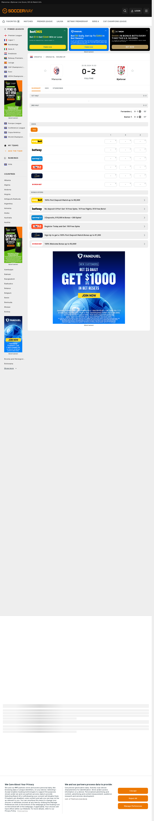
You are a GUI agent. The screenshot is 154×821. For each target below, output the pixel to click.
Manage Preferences (133, 806)
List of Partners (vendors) (76, 799)
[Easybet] (37, 141)
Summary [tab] (36, 88)
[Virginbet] (37, 184)
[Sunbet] (37, 175)
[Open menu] (146, 11)
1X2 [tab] (34, 130)
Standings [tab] (58, 88)
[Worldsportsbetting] (37, 167)
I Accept (133, 791)
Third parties (22, 811)
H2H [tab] (47, 88)
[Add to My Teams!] (45, 70)
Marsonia (56, 79)
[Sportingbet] (37, 158)
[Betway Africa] (37, 150)
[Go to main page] (23, 10)
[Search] (125, 11)
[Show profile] (56, 70)
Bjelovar (121, 79)
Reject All (133, 798)
